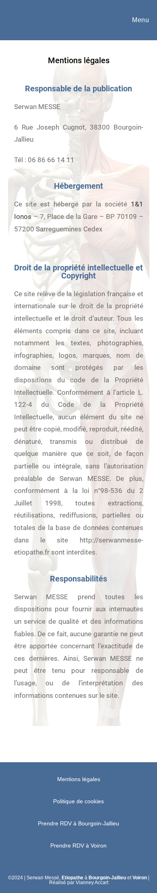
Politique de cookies (78, 801)
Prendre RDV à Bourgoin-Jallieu (78, 823)
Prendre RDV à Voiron (78, 845)
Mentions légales (78, 779)
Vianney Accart (92, 882)
